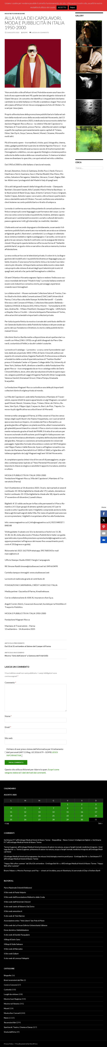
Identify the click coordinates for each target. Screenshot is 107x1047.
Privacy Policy (8, 1044)
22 (68, 816)
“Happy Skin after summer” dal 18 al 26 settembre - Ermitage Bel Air (31, 863)
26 (25, 819)
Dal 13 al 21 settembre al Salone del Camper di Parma (28, 644)
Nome (8, 716)
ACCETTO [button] (62, 7)
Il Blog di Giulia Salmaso (13, 944)
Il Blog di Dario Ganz (12, 939)
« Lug (7, 823)
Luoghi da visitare (11, 994)
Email (8, 727)
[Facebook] (103, 513)
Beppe (25, 32)
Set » (100, 823)
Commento (10, 682)
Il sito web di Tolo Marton (14, 916)
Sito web (9, 738)
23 (82, 816)
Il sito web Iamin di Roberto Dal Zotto (19, 906)
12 (25, 812)
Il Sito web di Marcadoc (13, 949)
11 (11, 812)
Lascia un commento (40, 32)
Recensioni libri (10, 1022)
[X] (103, 520)
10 (96, 808)
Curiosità (7, 989)
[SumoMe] (103, 540)
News (6, 1018)
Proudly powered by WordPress (26, 1044)
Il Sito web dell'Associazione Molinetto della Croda (24, 897)
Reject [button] (72, 7)
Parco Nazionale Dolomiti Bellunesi (18, 888)
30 (82, 819)
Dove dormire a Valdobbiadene (16, 930)
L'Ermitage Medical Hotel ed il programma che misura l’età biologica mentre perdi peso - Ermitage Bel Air (45, 856)
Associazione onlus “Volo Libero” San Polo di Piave (24, 920)
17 (96, 812)
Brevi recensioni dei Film (13, 980)
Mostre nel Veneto (11, 1004)
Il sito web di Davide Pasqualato (17, 935)
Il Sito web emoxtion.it (13, 911)
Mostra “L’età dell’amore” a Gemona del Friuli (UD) (26, 654)
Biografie (7, 975)
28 (53, 819)
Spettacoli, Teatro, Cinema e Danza (18, 1027)
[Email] (103, 533)
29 (68, 819)
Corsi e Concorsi (10, 985)
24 (96, 816)
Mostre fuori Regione (15, 14)
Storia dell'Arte (10, 1032)
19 (25, 816)
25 (11, 819)
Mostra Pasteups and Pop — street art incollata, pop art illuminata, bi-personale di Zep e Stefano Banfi (58, 870)
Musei (6, 1008)
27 (39, 819)
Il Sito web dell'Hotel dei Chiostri (17, 902)
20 (39, 816)
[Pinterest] (103, 527)
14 (53, 812)
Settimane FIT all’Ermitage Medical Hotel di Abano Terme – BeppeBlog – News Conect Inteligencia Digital (47, 840)
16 (82, 812)
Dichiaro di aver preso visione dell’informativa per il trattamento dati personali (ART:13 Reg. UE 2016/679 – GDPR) (34, 752)
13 (39, 812)
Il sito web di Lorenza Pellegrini (16, 958)
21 (53, 816)
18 (11, 816)
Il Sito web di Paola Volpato (15, 892)
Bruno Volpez (9, 870)
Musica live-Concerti (12, 1013)
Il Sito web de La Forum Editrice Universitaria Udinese (25, 925)
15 (68, 812)
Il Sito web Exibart (11, 953)
